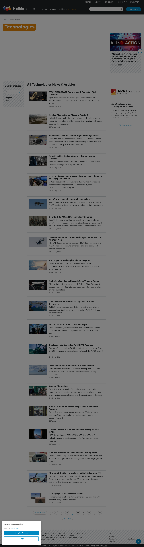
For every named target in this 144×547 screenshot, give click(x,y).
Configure (21, 539)
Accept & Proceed (21, 533)
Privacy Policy (15, 528)
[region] (21, 533)
